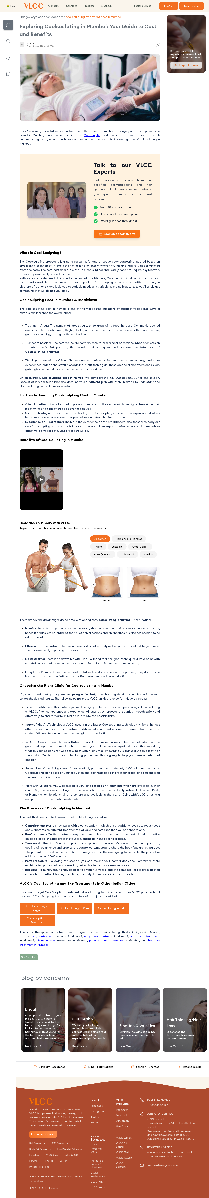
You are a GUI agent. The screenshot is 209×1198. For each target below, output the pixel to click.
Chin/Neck (127, 554)
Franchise (34, 1154)
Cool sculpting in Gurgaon (37, 908)
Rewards (48, 1160)
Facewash (122, 1109)
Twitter (95, 1117)
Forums (33, 1160)
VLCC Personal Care (96, 1148)
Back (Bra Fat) (103, 554)
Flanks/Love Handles (128, 538)
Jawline (148, 554)
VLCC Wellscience (98, 1174)
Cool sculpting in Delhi (111, 908)
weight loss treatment (98, 936)
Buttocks (117, 546)
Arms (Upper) (140, 546)
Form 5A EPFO (48, 1176)
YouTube (96, 1122)
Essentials (107, 6)
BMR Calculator (60, 1143)
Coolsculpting (93, 135)
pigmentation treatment (106, 940)
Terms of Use (36, 1180)
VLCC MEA (97, 1181)
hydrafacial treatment (144, 936)
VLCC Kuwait (124, 1157)
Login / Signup (191, 5)
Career (63, 1160)
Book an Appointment (43, 1134)
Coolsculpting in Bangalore (37, 920)
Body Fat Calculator (40, 1149)
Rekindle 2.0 (71, 1154)
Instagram (97, 1111)
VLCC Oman (124, 1137)
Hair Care (122, 1126)
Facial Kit (121, 1115)
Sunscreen (122, 1120)
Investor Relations (39, 1166)
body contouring (41, 936)
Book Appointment (186, 65)
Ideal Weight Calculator (70, 1149)
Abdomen (100, 538)
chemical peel (46, 940)
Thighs (98, 546)
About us (34, 1176)
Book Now (168, 6)
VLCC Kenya (98, 1187)
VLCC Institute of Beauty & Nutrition (97, 1162)
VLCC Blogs (52, 1154)
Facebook (97, 1105)
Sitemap (79, 1176)
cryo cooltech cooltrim (47, 17)
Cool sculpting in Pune (74, 908)
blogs (25, 17)
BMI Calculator (37, 1143)
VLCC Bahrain (121, 1165)
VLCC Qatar (123, 1152)
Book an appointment (119, 234)
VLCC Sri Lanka (121, 1145)
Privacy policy (65, 1176)
